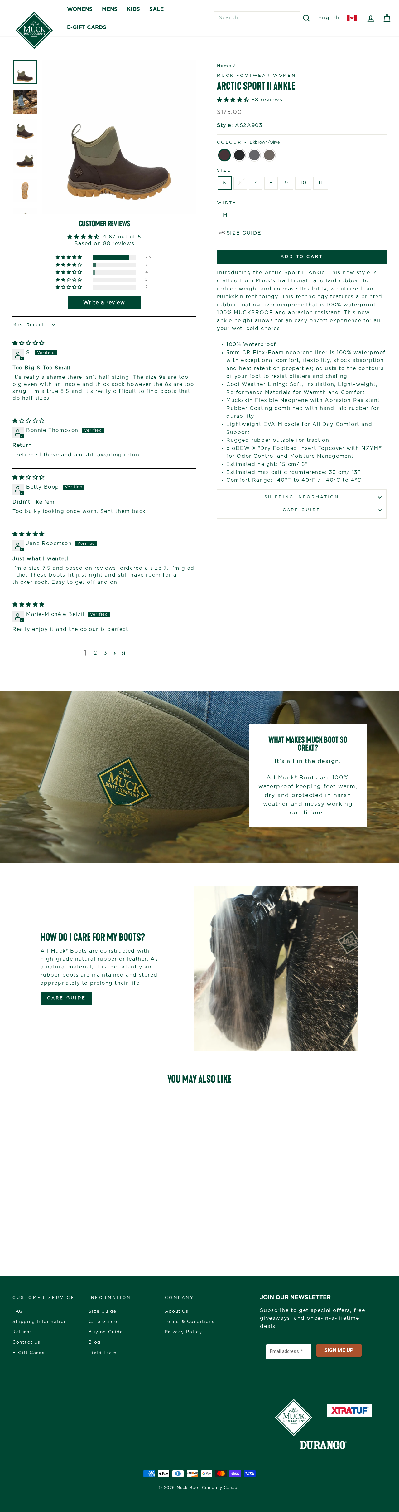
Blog (94, 1342)
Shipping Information (39, 1321)
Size (224, 170)
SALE (156, 9)
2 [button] (96, 653)
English (329, 17)
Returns (22, 1332)
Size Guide (102, 1311)
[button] (69, 257)
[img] (28, 343)
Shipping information (301, 497)
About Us (177, 1311)
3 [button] (106, 653)
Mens (110, 9)
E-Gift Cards (28, 1353)
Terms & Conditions (190, 1321)
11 (320, 182)
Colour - (248, 142)
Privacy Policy (183, 1332)
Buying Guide (106, 1332)
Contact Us (26, 1342)
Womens (80, 9)
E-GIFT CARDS (86, 27)
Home (224, 66)
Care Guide (302, 510)
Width (227, 203)
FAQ (17, 1311)
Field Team (103, 1353)
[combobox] (257, 18)
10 (303, 182)
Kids (133, 9)
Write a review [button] (104, 302)
